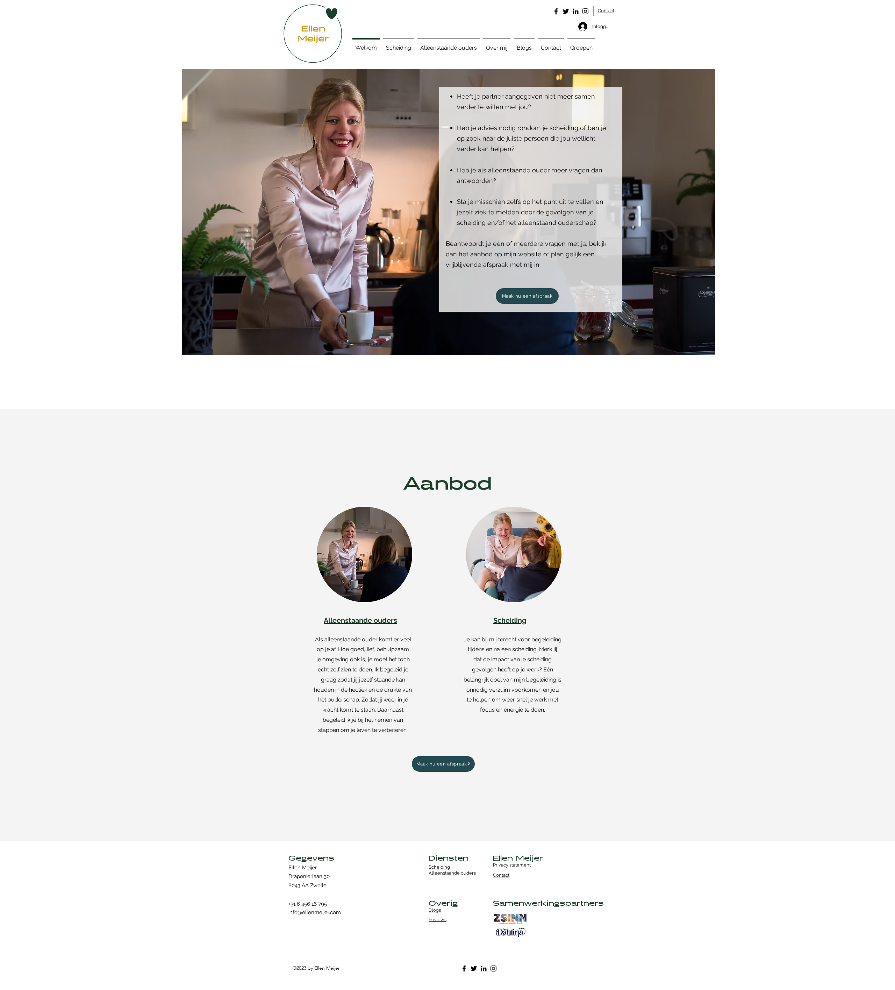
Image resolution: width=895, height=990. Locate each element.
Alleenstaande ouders (452, 873)
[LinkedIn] (576, 11)
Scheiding (439, 867)
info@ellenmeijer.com (314, 912)
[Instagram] (585, 11)
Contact (606, 10)
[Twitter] (566, 11)
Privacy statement (512, 865)
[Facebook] (556, 11)
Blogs (435, 910)
